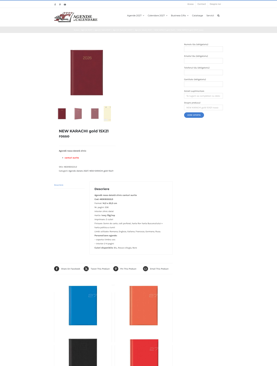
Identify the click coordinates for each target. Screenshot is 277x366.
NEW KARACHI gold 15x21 (101, 171)
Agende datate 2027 (78, 171)
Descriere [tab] (58, 185)
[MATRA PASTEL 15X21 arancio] (143, 305)
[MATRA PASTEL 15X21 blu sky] (83, 305)
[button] (218, 15)
